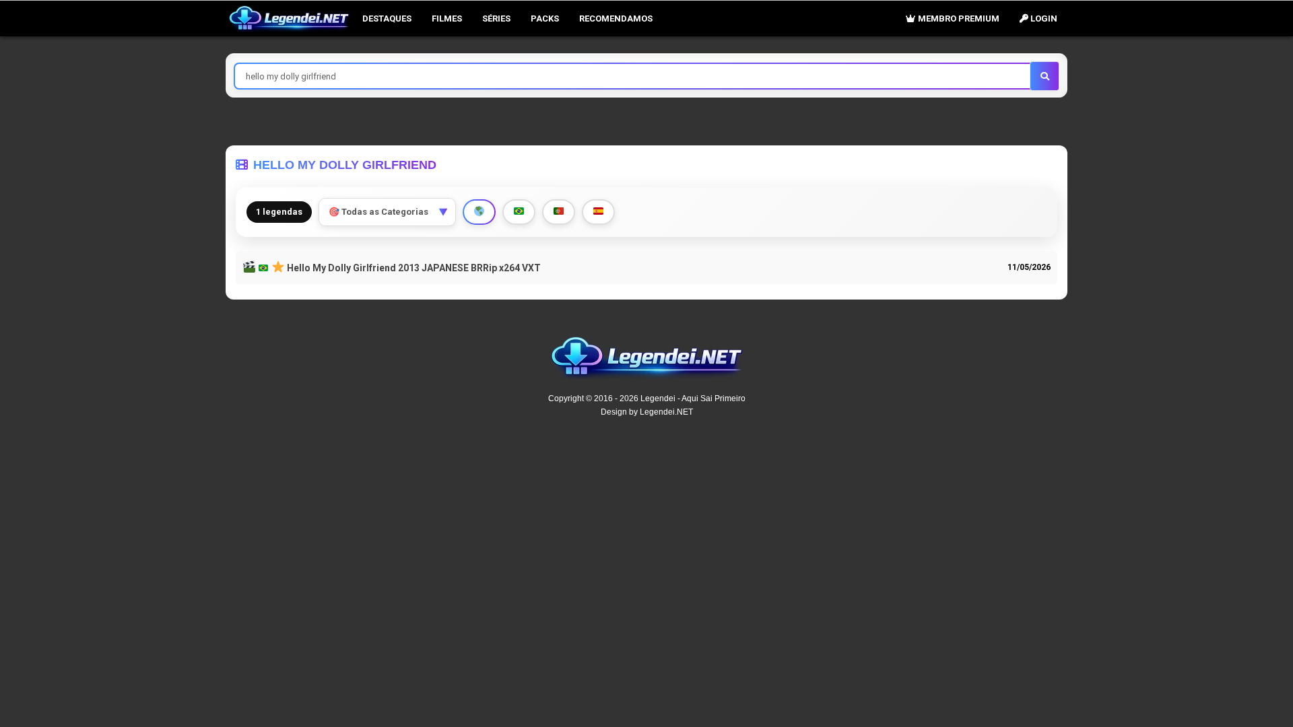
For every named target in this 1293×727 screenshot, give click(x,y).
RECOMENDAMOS (616, 18)
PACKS (545, 18)
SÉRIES (496, 18)
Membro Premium (957, 18)
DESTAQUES (386, 18)
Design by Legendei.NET (647, 412)
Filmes (447, 18)
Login (1042, 18)
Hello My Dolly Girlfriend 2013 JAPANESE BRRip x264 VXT (413, 268)
